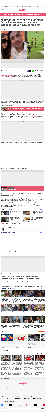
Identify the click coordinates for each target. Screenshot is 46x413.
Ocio (30, 391)
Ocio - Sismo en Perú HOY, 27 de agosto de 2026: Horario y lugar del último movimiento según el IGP (22, 14)
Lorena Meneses (6, 70)
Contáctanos (7, 398)
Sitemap (31, 396)
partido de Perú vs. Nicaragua (7, 75)
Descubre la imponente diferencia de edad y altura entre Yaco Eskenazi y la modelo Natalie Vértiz (22, 286)
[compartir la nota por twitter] (30, 71)
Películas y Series (32, 394)
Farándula (12, 17)
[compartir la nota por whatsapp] (33, 71)
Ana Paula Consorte (5, 74)
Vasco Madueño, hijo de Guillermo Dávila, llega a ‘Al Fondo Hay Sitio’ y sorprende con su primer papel (22, 281)
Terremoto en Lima (16, 6)
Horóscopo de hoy (8, 6)
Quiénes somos (26, 398)
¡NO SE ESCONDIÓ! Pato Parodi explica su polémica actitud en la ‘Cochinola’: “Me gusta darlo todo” (22, 284)
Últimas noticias (3, 391)
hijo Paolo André (33, 116)
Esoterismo (3, 396)
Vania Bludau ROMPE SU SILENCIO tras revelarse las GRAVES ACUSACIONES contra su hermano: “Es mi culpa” (23, 279)
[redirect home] (23, 383)
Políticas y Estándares (37, 398)
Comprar (11, 346)
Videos (16, 396)
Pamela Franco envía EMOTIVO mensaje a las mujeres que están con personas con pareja (20, 276)
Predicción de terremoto (39, 6)
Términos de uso (17, 398)
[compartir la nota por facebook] (28, 71)
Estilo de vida (17, 394)
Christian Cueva (24, 6)
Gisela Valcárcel (31, 6)
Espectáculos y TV (4, 17)
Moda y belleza (3, 394)
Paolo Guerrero (17, 223)
